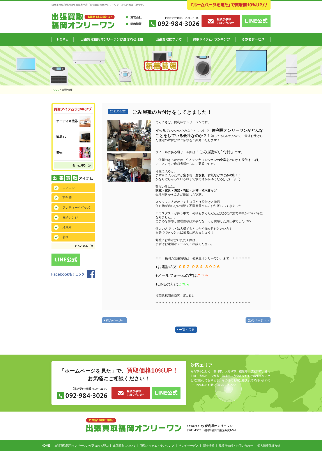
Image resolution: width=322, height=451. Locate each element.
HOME (55, 89)
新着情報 (136, 23)
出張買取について (124, 445)
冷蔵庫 (67, 227)
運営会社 (136, 17)
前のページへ (115, 320)
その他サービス (189, 445)
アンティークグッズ (76, 207)
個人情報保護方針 (268, 445)
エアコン (68, 188)
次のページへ (257, 320)
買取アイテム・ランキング (157, 445)
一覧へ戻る (187, 329)
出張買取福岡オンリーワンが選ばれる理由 (82, 445)
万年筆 (67, 197)
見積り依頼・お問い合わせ (236, 445)
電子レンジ (70, 217)
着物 (65, 237)
